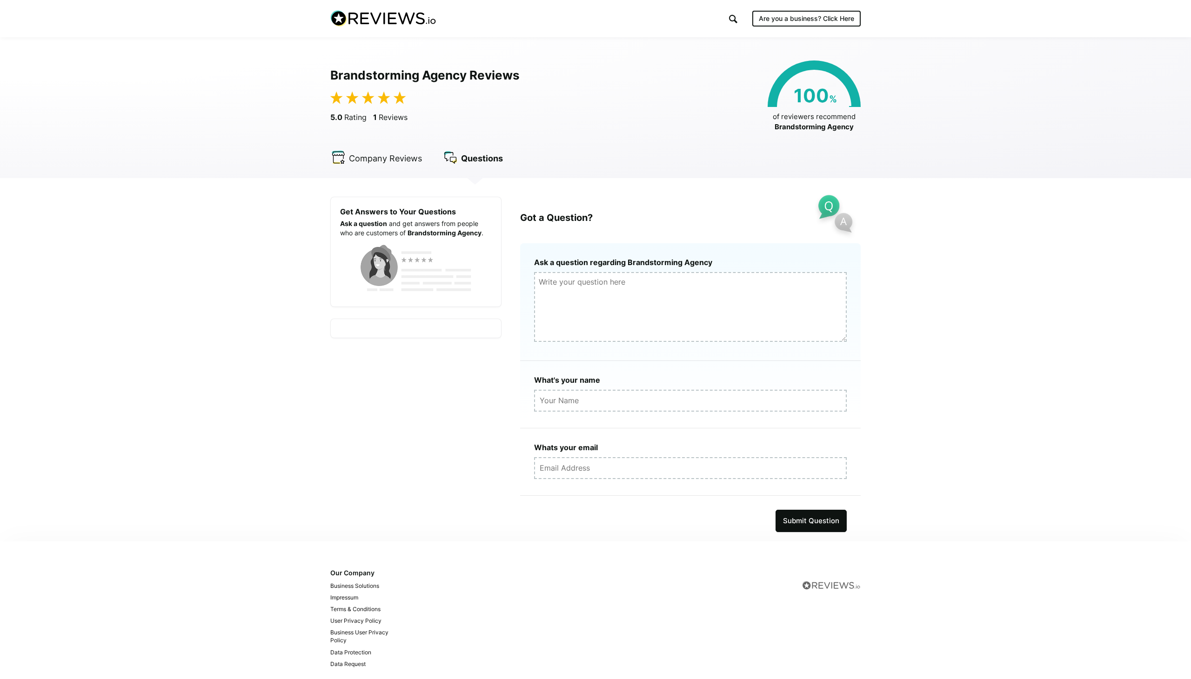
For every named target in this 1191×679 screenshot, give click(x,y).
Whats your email (566, 447)
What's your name (567, 380)
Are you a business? (806, 18)
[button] (733, 19)
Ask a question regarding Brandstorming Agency (623, 262)
